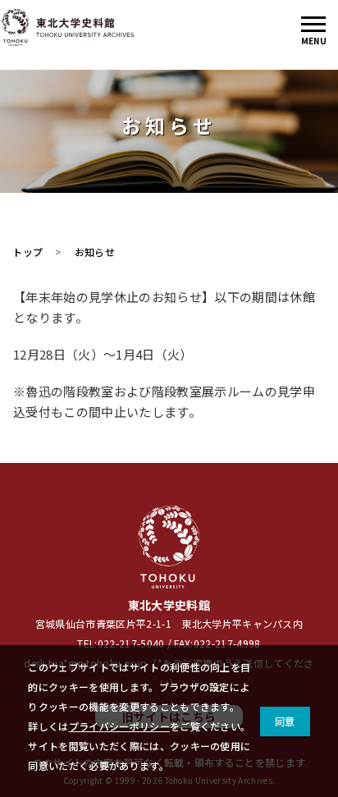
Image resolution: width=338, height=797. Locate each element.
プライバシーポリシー (119, 726)
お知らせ (95, 252)
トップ (27, 252)
